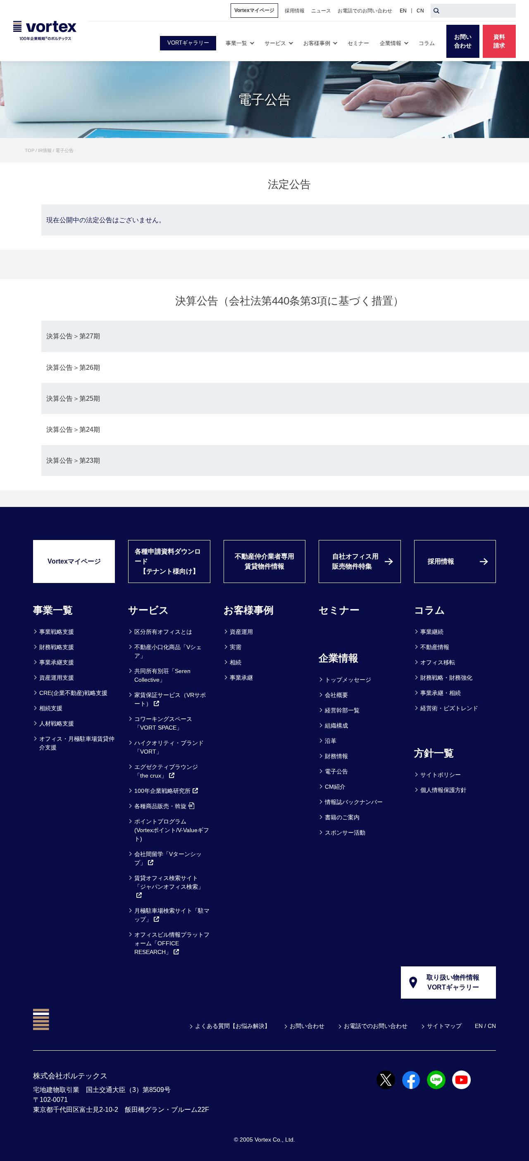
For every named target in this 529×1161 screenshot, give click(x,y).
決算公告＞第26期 (73, 367)
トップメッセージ (348, 679)
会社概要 (336, 695)
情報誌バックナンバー (354, 802)
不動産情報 (434, 647)
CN (420, 11)
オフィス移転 (437, 662)
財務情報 (336, 756)
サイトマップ (444, 1026)
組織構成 (336, 725)
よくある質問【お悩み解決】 (232, 1026)
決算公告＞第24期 (73, 429)
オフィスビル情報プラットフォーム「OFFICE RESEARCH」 (172, 943)
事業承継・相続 (440, 693)
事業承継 (241, 677)
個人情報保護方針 (443, 790)
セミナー (339, 610)
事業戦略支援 (56, 631)
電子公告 (336, 771)
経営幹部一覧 (342, 710)
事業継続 (431, 631)
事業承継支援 (56, 662)
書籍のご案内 (342, 817)
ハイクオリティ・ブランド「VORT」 (169, 747)
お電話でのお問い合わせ (375, 1026)
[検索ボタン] (436, 11)
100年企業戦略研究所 (162, 790)
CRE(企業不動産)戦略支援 (73, 693)
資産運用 (241, 631)
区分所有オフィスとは (163, 631)
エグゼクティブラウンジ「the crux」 (166, 771)
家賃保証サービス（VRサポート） (170, 699)
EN (403, 11)
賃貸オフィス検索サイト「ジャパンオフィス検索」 (169, 882)
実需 (235, 647)
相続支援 (50, 708)
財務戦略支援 (56, 647)
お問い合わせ (307, 1026)
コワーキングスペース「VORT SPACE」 (163, 723)
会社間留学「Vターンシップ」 (168, 858)
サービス (148, 610)
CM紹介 (335, 786)
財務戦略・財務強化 (446, 677)
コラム (429, 610)
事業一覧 (53, 610)
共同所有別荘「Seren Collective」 (162, 675)
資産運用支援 (56, 677)
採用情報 (441, 561)
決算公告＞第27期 (73, 336)
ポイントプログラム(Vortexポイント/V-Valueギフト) (171, 830)
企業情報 (338, 658)
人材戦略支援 (56, 723)
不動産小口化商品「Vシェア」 (168, 651)
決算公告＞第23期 (73, 460)
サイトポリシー (440, 774)
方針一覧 (434, 753)
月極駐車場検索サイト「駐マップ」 (172, 915)
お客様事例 (249, 610)
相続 (235, 662)
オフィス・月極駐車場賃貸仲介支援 (76, 743)
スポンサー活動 (345, 832)
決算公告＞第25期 (73, 398)
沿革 (330, 741)
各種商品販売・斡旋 (160, 806)
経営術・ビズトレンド (449, 708)
